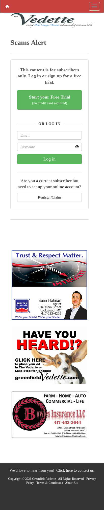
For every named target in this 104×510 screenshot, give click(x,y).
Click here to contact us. (75, 470)
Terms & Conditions (49, 483)
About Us (71, 483)
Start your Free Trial (49, 99)
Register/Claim (49, 197)
